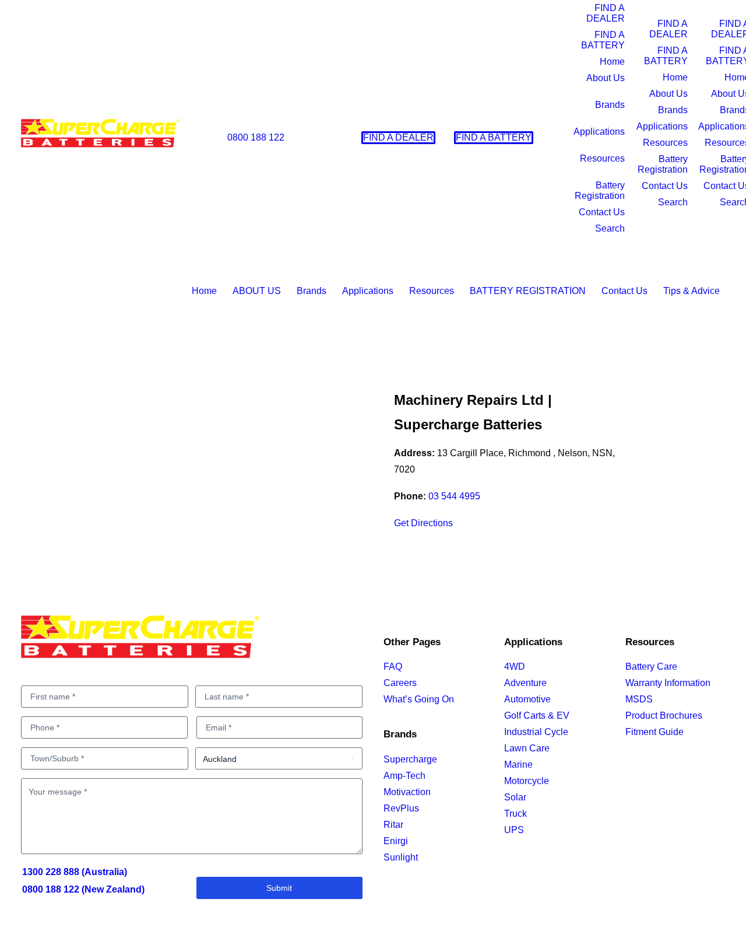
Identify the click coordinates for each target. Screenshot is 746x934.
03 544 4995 (454, 496)
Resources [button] (431, 291)
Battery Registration (600, 190)
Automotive (527, 699)
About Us (605, 78)
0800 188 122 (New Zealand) (83, 889)
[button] (620, 137)
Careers (400, 683)
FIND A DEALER (605, 13)
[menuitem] (251, 137)
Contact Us (602, 212)
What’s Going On (418, 699)
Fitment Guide (654, 732)
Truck (515, 813)
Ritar (393, 825)
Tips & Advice (691, 291)
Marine (518, 764)
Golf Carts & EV (536, 715)
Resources (602, 158)
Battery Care (651, 666)
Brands (610, 105)
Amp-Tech (404, 776)
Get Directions (423, 523)
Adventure (525, 683)
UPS (514, 830)
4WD (514, 666)
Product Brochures (663, 715)
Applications (599, 132)
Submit (279, 888)
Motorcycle (526, 781)
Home (612, 62)
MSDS (639, 699)
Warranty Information (667, 683)
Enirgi (395, 841)
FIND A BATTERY (603, 40)
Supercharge (410, 759)
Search (610, 228)
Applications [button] (367, 291)
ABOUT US (257, 291)
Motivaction (407, 792)
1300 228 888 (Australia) (74, 872)
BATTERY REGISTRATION (528, 291)
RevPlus (401, 808)
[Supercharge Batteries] (100, 136)
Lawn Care (527, 748)
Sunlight (400, 857)
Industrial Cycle (536, 732)
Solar (515, 797)
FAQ (392, 666)
